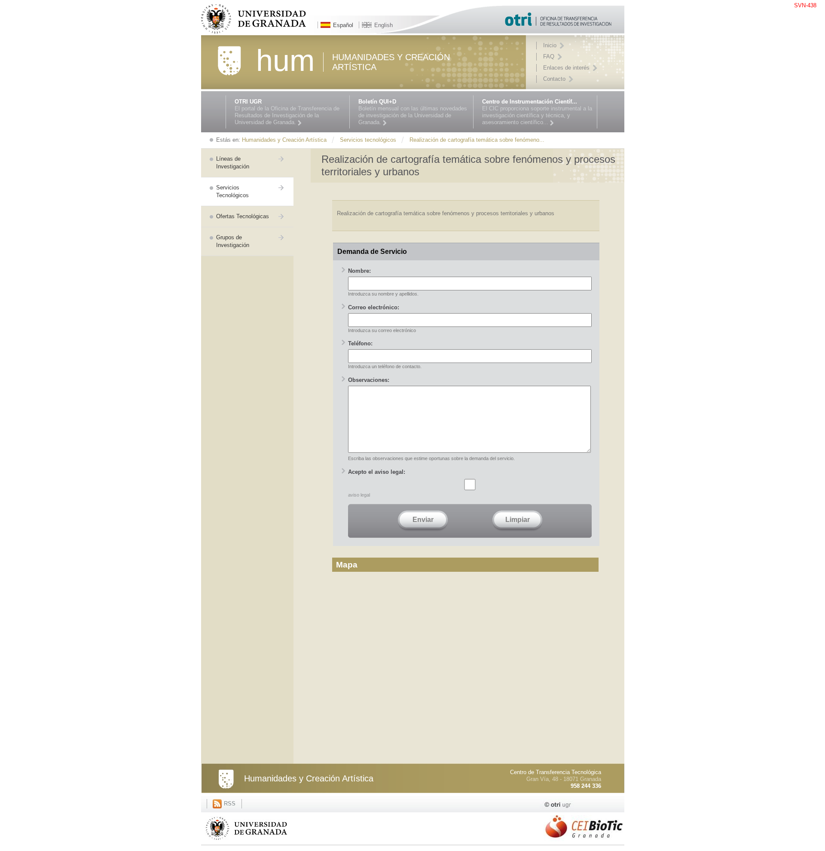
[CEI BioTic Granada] (584, 842)
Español (343, 25)
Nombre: (359, 271)
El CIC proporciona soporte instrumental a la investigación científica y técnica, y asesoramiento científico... (537, 111)
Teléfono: (360, 343)
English (383, 25)
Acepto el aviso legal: (376, 472)
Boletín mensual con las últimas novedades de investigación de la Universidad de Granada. (412, 111)
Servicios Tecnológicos (232, 191)
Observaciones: (368, 380)
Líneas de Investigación (232, 163)
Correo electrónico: (373, 307)
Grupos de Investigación (232, 241)
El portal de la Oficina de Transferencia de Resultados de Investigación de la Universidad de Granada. (287, 111)
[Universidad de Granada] (246, 841)
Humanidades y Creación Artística (308, 778)
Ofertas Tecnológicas (242, 216)
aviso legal (359, 494)
